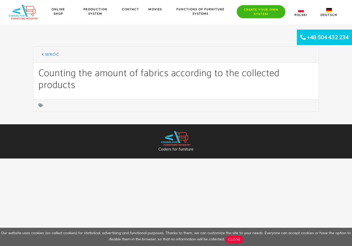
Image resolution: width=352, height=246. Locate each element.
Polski (301, 14)
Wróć (51, 54)
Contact (130, 9)
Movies (155, 9)
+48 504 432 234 (327, 37)
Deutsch (329, 14)
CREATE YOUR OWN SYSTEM (261, 11)
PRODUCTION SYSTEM (95, 11)
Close (234, 239)
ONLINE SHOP (58, 11)
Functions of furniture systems (200, 11)
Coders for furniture (176, 149)
